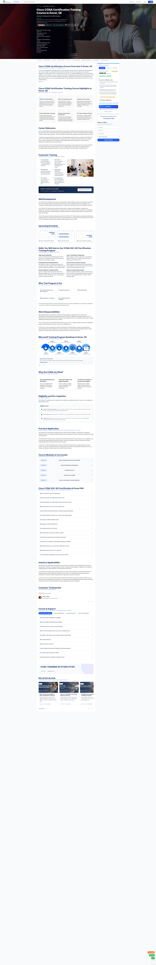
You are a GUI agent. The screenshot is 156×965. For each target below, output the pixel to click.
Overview (39, 60)
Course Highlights (46, 60)
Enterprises (131, 1)
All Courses (16, 1)
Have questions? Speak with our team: (108, 116)
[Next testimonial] (92, 601)
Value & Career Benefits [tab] (83, 613)
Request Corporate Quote (84, 189)
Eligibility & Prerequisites (86, 60)
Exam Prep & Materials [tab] (59, 613)
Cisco (41, 6)
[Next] (92, 708)
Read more (41, 81)
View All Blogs (42, 708)
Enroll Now (108, 106)
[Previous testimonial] (89, 601)
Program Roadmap (76, 60)
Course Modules (96, 60)
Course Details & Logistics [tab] (45, 613)
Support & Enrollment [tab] (71, 613)
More (145, 1)
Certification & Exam (105, 60)
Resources (138, 1)
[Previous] (89, 708)
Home (38, 6)
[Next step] (43, 365)
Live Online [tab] (108, 67)
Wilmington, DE (51, 671)
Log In (150, 1)
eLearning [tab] (115, 67)
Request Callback (108, 140)
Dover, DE (43, 671)
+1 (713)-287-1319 (108, 118)
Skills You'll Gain (61, 60)
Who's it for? (68, 60)
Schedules (54, 60)
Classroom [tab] (102, 67)
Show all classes (107, 111)
